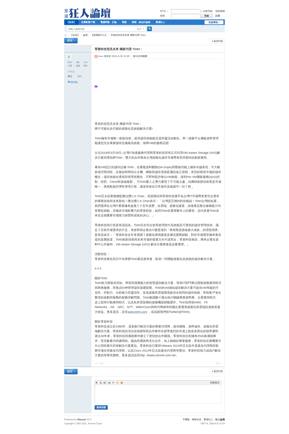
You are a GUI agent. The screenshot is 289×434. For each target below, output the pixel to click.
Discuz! (81, 419)
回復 (101, 363)
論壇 (85, 35)
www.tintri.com (137, 312)
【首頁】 (71, 22)
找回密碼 (220, 11)
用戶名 (163, 11)
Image (105, 382)
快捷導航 (213, 22)
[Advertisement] (156, 86)
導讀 (124, 22)
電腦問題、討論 (108, 22)
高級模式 (214, 382)
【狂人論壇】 (65, 35)
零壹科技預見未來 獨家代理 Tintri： (129, 35)
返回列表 (218, 41)
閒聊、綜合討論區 (141, 22)
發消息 (74, 82)
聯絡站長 (196, 419)
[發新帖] (71, 40)
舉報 (218, 363)
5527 (70, 62)
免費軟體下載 (88, 22)
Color (100, 382)
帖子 (139, 29)
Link (109, 382)
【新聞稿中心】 (99, 35)
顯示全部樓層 (140, 56)
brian (100, 56)
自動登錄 (208, 11)
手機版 (186, 419)
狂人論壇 (220, 419)
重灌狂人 (160, 22)
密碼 (162, 15)
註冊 (217, 15)
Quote (113, 382)
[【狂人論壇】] (87, 17)
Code (117, 382)
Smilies (121, 382)
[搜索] (149, 29)
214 (85, 62)
